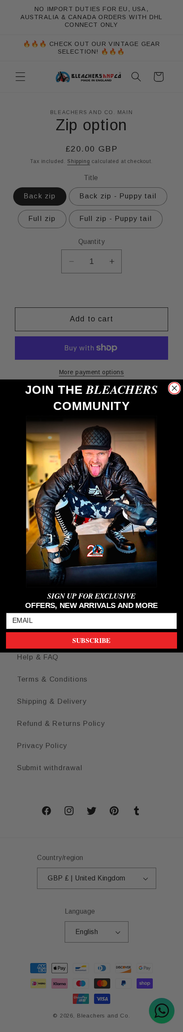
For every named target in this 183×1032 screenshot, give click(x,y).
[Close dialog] (174, 388)
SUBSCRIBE (91, 640)
